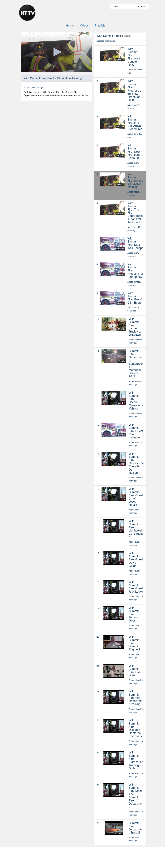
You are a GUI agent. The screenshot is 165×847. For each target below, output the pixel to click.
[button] (56, 52)
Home (70, 25)
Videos (84, 25)
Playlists (100, 25)
